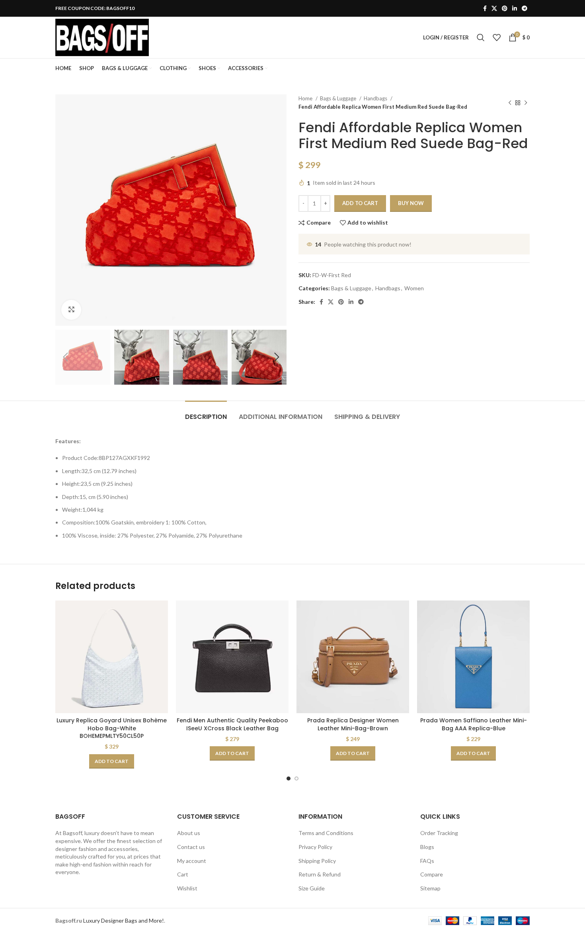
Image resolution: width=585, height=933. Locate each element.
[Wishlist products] (497, 37)
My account (191, 860)
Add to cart (360, 203)
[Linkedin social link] (514, 8)
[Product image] (111, 656)
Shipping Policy (317, 860)
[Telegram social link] (524, 8)
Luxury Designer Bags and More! (123, 920)
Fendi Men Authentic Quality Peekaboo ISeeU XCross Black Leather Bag (232, 724)
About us (188, 832)
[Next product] (526, 103)
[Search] (481, 37)
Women (414, 288)
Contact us (191, 846)
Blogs (427, 846)
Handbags (376, 98)
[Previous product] (510, 103)
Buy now (411, 203)
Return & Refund (319, 874)
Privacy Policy (315, 846)
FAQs (427, 860)
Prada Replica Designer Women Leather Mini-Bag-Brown (353, 724)
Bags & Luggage (338, 98)
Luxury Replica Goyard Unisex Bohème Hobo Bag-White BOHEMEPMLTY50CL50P (112, 728)
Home (306, 98)
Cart (182, 874)
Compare (431, 874)
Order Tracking (439, 832)
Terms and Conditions (325, 832)
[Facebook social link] (485, 8)
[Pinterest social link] (504, 8)
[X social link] (494, 8)
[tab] (206, 413)
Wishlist (187, 888)
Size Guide (311, 888)
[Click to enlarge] (71, 310)
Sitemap (430, 888)
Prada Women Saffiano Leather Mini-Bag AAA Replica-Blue (473, 724)
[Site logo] (102, 36)
